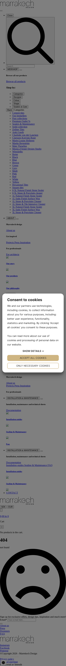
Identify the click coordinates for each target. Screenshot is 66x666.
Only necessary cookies (33, 365)
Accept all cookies (33, 357)
